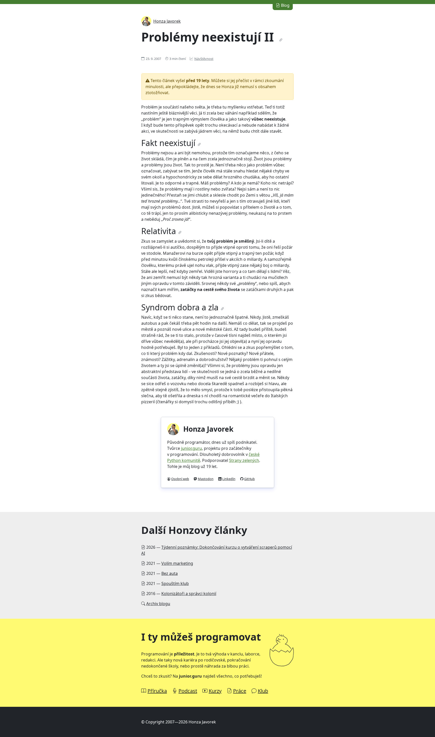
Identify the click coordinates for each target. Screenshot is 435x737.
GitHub (249, 478)
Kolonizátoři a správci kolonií (188, 593)
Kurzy (215, 690)
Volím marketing (177, 563)
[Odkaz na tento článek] (281, 40)
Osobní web (180, 478)
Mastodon (205, 478)
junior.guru (191, 448)
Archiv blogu (158, 603)
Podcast (187, 690)
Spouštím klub (175, 583)
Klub (263, 690)
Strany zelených (244, 460)
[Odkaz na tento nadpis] (199, 144)
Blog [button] (284, 5)
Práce (239, 690)
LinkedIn (228, 478)
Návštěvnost (203, 58)
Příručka (157, 690)
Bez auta (169, 573)
